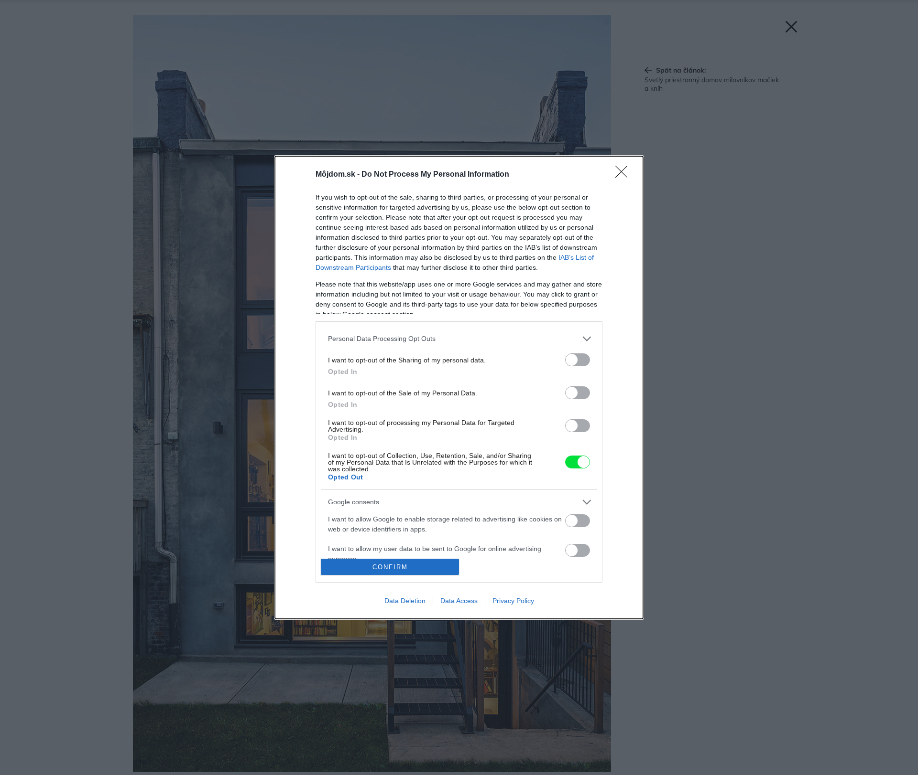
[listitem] (459, 339)
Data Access (459, 601)
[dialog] (459, 387)
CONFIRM (390, 567)
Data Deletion (405, 601)
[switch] (577, 359)
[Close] (624, 175)
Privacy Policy (513, 601)
